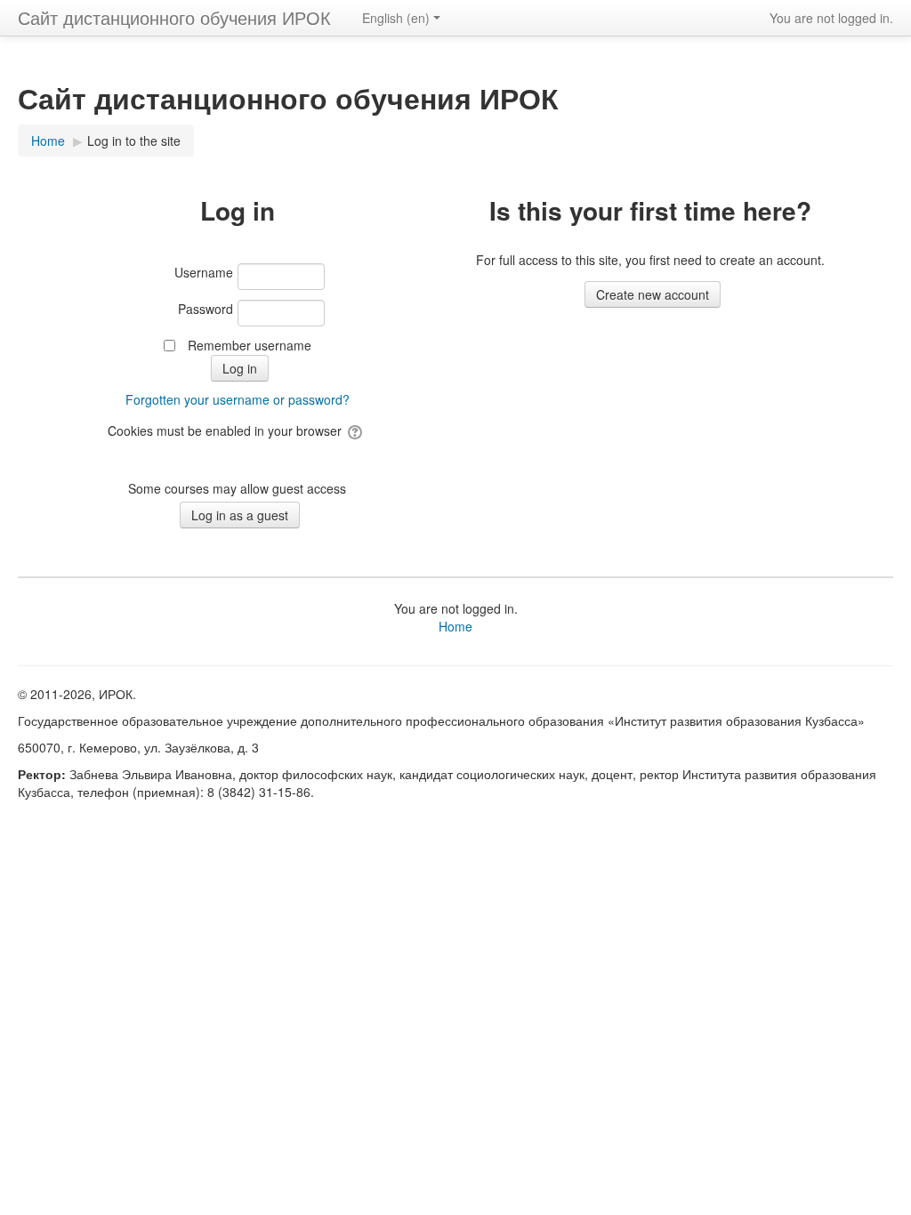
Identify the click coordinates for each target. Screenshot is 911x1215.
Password (205, 309)
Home (455, 626)
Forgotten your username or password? (237, 399)
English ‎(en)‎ (396, 18)
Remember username (249, 345)
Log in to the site (134, 140)
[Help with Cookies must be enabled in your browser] (356, 430)
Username (203, 272)
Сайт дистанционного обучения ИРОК (174, 17)
